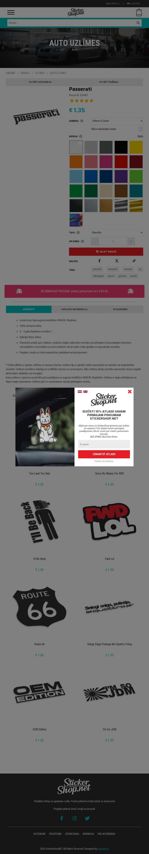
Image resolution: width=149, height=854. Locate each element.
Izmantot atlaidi (104, 454)
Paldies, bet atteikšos (104, 461)
